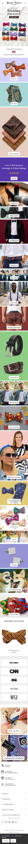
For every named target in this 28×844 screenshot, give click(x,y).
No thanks (14, 438)
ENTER (14, 428)
